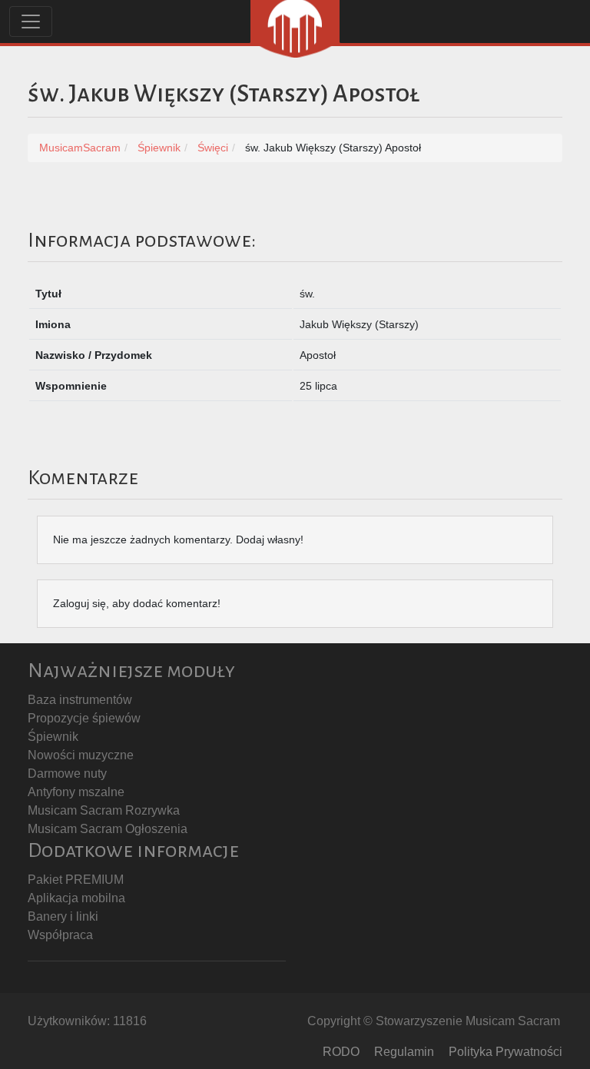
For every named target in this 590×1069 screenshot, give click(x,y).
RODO (341, 1051)
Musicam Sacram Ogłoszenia (107, 828)
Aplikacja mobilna (76, 898)
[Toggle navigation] (30, 21)
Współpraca (60, 934)
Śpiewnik (53, 736)
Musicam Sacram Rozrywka (104, 810)
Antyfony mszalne (76, 791)
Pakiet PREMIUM (76, 879)
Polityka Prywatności (505, 1051)
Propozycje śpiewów (84, 718)
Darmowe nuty (67, 773)
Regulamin (404, 1051)
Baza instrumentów (80, 699)
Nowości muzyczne (81, 755)
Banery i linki (63, 916)
